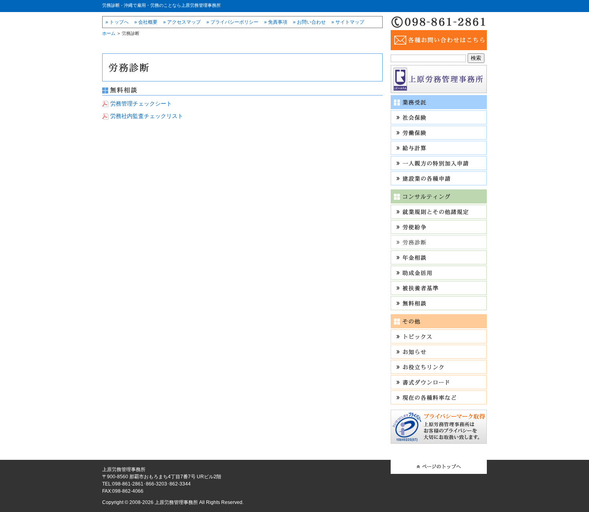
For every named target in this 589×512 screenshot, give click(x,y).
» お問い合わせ (309, 22)
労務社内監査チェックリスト (146, 116)
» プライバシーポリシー (232, 22)
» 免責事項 (275, 22)
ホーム (108, 33)
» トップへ (117, 22)
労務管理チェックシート (141, 103)
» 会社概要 (145, 22)
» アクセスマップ (182, 22)
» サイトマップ (347, 22)
